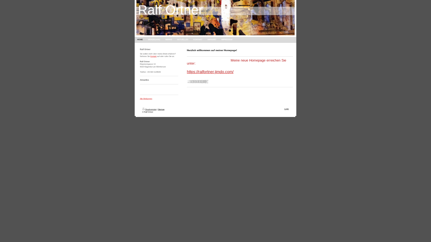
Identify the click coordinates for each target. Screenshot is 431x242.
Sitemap (161, 109)
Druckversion (150, 109)
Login (286, 109)
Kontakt (153, 56)
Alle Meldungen (146, 99)
